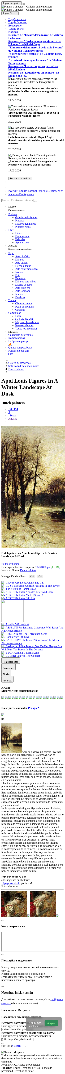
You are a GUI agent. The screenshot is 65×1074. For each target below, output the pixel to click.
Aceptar (51, 1023)
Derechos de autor (23, 1070)
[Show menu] (23, 4)
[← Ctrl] (18, 598)
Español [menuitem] (32, 190)
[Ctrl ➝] (15, 624)
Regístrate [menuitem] (28, 194)
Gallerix (16, 1045)
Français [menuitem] (42, 190)
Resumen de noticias (20, 178)
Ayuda (5, 1064)
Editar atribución (10, 563)
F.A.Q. (13, 1064)
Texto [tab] (12, 415)
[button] (17, 19)
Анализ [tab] (12, 418)
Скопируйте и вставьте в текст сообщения (26, 1035)
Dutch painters (28, 570)
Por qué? (33, 708)
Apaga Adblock (11, 883)
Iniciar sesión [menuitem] (15, 194)
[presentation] (36, 421)
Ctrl (32, 576)
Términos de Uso (31, 1067)
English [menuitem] (23, 190)
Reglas (17, 1067)
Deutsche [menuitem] (52, 190)
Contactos (34, 1064)
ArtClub (20, 247)
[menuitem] (60, 190)
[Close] (35, 201)
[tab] (13, 409)
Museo (16, 208)
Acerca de (23, 1064)
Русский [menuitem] (13, 190)
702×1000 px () (47, 567)
